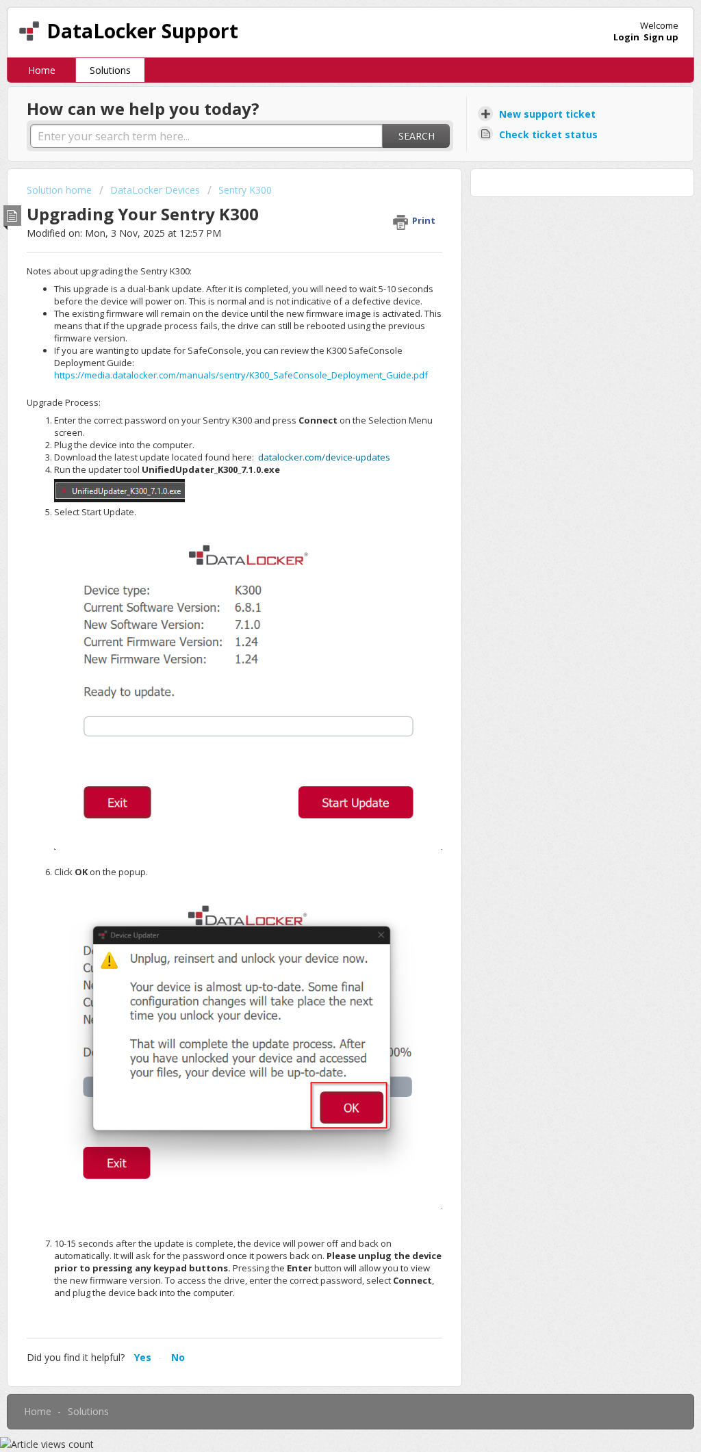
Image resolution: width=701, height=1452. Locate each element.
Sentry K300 (245, 189)
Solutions (110, 70)
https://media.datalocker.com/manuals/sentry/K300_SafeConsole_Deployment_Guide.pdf (241, 375)
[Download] (325, 560)
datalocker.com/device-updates (324, 457)
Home (41, 70)
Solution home (60, 189)
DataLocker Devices (155, 189)
